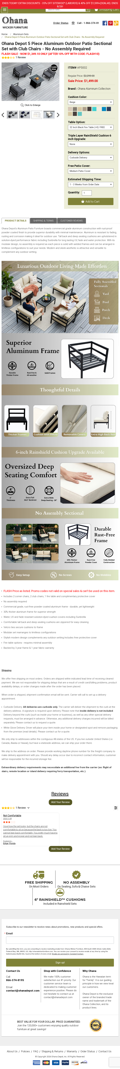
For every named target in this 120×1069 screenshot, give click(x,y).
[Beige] (70, 109)
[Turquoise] (94, 109)
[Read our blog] (116, 23)
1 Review (21, 57)
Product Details (15, 220)
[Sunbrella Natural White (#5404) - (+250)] (99, 109)
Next (58, 115)
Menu (4, 10)
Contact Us (104, 1051)
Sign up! (60, 962)
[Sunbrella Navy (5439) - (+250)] (109, 109)
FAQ (35, 1051)
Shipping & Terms (43, 220)
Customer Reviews (71, 220)
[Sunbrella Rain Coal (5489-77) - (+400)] (75, 114)
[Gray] (75, 109)
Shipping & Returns (52, 1051)
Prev (3, 115)
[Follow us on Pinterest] (110, 23)
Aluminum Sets (21, 34)
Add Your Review (60, 802)
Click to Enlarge (32, 105)
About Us (12, 1051)
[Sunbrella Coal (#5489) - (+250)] (89, 109)
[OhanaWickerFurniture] (15, 22)
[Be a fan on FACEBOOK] (104, 23)
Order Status (60, 23)
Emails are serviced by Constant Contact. (68, 953)
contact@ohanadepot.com (23, 990)
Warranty (72, 1051)
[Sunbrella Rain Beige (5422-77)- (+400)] (70, 114)
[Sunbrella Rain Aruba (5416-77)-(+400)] (80, 114)
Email (9, 933)
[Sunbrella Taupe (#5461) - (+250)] (84, 109)
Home (5, 34)
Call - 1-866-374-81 (87, 23)
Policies (25, 1051)
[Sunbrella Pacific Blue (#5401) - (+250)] (104, 109)
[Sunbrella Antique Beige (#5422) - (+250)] (80, 109)
